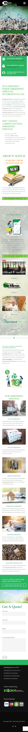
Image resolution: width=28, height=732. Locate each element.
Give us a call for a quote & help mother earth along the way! (13, 580)
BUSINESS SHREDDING (14, 534)
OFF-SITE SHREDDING (14, 447)
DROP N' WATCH (14, 156)
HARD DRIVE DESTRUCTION (14, 563)
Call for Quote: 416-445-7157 (14, 198)
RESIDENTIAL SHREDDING (14, 506)
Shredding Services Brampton (11, 673)
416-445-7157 (11, 74)
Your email (4, 620)
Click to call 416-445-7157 (13, 585)
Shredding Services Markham (11, 678)
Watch (19, 106)
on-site (8, 104)
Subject (4, 628)
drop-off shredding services (15, 187)
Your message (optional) (8, 637)
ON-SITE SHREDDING (14, 419)
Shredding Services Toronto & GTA (12, 670)
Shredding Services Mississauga (11, 675)
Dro (15, 106)
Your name (4, 611)
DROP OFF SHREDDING (14, 476)
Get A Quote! (12, 607)
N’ (16, 106)
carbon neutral (15, 103)
